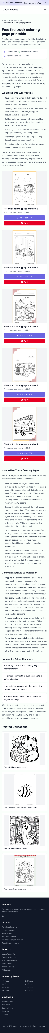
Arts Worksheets (8, 967)
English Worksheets (9, 957)
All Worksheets (7, 1001)
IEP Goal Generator (9, 937)
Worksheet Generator (10, 927)
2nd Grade (29, 981)
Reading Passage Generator (12, 940)
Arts (21, 20)
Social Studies (7, 964)
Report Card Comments (10, 943)
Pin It (26, 223)
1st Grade (5, 981)
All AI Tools (6, 1005)
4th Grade (28, 984)
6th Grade (28, 987)
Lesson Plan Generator (10, 930)
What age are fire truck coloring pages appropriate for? (21, 667)
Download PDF (25, 218)
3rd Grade (5, 984)
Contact (5, 1014)
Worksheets (13, 20)
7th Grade (5, 990)
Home (4, 20)
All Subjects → (7, 970)
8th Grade (28, 990)
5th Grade (5, 987)
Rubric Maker (7, 933)
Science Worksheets (9, 960)
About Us (5, 1011)
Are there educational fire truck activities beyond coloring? (22, 698)
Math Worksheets (8, 954)
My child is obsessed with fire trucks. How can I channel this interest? (23, 687)
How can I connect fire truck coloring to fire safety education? (23, 677)
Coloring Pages (7, 1008)
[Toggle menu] (45, 9)
